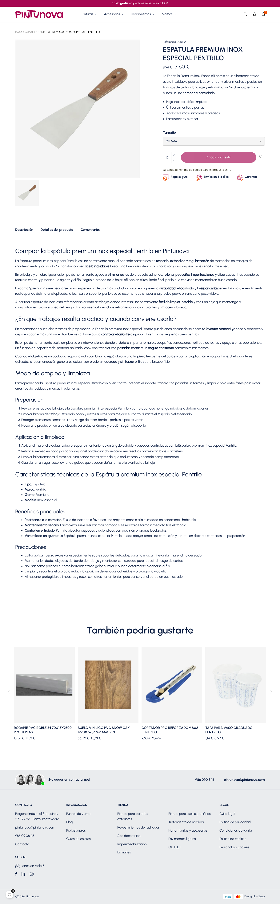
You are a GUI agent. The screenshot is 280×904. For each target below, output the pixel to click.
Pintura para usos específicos (189, 814)
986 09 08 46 (24, 836)
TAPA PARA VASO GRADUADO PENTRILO (229, 730)
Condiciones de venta (235, 830)
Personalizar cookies (234, 847)
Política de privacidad (235, 822)
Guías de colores (78, 839)
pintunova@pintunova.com (244, 780)
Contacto (22, 844)
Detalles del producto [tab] (57, 230)
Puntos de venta (78, 814)
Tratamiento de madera (186, 822)
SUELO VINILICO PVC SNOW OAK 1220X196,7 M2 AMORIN (104, 730)
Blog (69, 822)
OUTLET (174, 847)
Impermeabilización (132, 844)
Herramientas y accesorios (187, 830)
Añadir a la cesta (218, 157)
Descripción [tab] (24, 230)
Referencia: (170, 41)
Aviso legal (227, 814)
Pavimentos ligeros (182, 839)
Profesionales (76, 830)
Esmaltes (124, 852)
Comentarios (90, 230)
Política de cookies (232, 839)
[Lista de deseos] (261, 157)
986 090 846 (204, 780)
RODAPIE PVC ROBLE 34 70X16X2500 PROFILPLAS (43, 730)
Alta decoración (129, 836)
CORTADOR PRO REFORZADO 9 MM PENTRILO (170, 730)
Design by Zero (254, 896)
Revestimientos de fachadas (138, 827)
